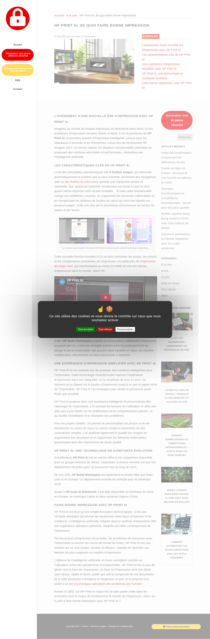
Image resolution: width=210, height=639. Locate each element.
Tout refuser (105, 329)
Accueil (17, 44)
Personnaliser (125, 329)
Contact (17, 89)
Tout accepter (85, 329)
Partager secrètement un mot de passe (18, 69)
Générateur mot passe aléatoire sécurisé (18, 54)
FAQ (17, 80)
